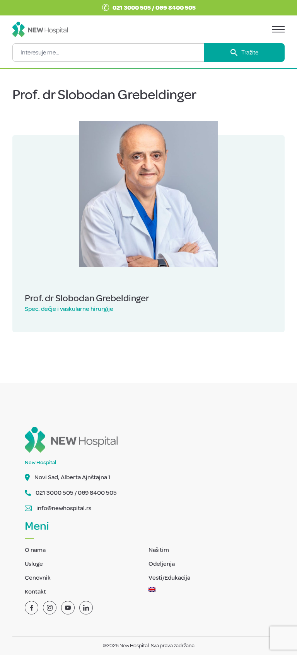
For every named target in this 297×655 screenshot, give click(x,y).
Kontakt (35, 592)
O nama (35, 550)
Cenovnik (38, 578)
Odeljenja (161, 564)
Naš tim (158, 550)
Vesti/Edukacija (169, 578)
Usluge (34, 564)
